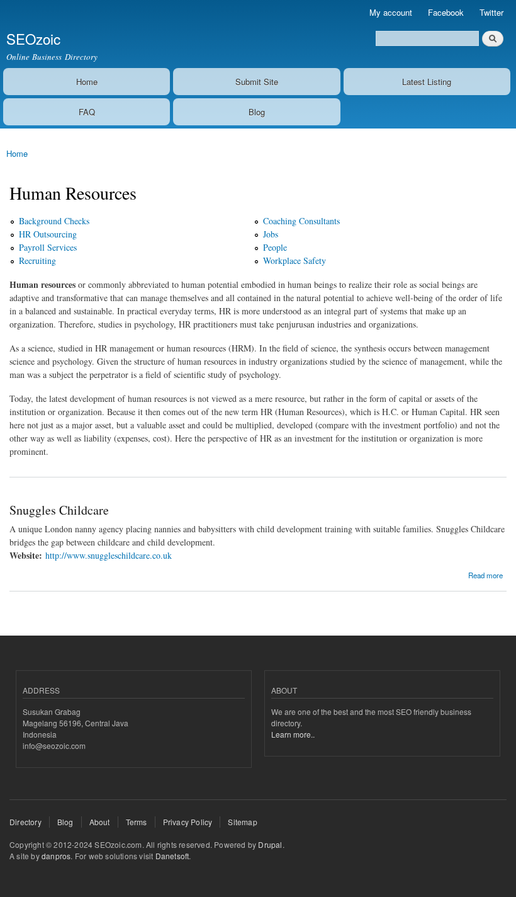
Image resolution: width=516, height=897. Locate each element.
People (275, 247)
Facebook (446, 12)
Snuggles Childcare (59, 509)
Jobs (270, 234)
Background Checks (54, 221)
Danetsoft (172, 855)
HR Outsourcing (48, 234)
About (99, 821)
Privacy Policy (188, 821)
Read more (485, 574)
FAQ (87, 112)
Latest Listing (426, 82)
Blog (257, 112)
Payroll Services (48, 247)
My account (390, 12)
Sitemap (242, 821)
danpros (56, 855)
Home (87, 82)
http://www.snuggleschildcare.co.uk (108, 555)
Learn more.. (293, 734)
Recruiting (37, 260)
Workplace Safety (294, 260)
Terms (136, 821)
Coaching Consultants (301, 221)
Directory (25, 821)
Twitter (491, 12)
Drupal (270, 844)
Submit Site (256, 82)
